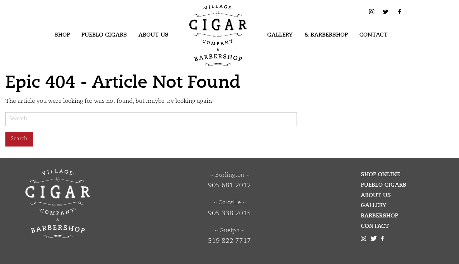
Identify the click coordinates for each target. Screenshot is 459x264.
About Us (153, 34)
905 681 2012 (229, 185)
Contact (373, 34)
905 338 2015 (229, 213)
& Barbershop (326, 34)
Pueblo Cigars (104, 34)
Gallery (280, 34)
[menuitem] (62, 35)
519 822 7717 (229, 241)
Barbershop (379, 215)
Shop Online (380, 174)
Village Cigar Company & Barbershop (206, 15)
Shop (62, 34)
